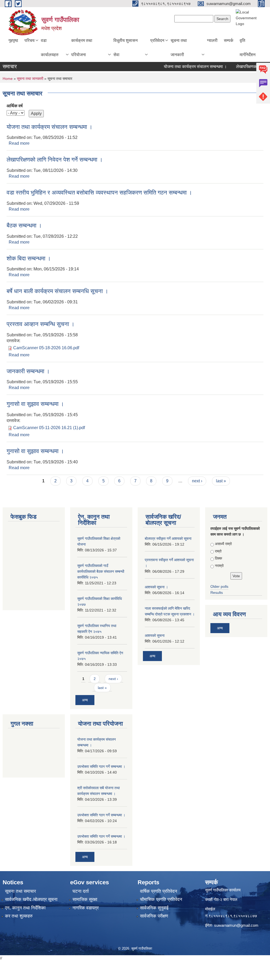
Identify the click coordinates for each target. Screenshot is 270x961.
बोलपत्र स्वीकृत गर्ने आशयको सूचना (168, 538)
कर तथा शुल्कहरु (19, 916)
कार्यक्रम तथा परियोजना (81, 47)
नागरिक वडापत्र (86, 907)
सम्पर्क (228, 40)
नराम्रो (219, 566)
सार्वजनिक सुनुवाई (154, 907)
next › (197, 481)
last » (221, 481)
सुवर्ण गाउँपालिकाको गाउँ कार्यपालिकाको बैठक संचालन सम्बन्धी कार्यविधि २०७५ (100, 571)
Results (216, 592)
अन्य (85, 700)
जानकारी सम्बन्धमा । (28, 371)
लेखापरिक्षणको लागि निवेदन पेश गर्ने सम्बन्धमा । (55, 159)
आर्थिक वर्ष (15, 106)
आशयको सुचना (155, 635)
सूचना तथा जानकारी (179, 47)
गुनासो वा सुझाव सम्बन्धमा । (35, 404)
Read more (19, 143)
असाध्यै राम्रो (223, 544)
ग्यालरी (212, 40)
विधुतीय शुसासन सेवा (125, 47)
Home (8, 78)
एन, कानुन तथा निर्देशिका (25, 907)
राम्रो (218, 551)
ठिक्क (218, 558)
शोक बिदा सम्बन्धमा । (29, 258)
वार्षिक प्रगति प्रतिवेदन (158, 891)
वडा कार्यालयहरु (50, 47)
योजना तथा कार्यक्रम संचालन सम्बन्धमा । (187, 66)
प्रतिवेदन (157, 40)
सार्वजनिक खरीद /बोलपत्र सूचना (31, 899)
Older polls (219, 586)
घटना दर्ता (81, 891)
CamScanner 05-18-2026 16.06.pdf (46, 348)
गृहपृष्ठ (13, 40)
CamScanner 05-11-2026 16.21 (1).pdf (49, 427)
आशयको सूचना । (156, 587)
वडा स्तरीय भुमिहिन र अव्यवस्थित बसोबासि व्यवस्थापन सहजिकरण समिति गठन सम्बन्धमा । (99, 192)
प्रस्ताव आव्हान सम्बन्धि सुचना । (41, 324)
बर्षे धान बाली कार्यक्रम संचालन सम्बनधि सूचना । (57, 291)
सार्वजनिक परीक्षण (154, 916)
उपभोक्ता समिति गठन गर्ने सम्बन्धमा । (101, 766)
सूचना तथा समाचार (20, 891)
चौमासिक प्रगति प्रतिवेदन (161, 899)
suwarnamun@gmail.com (236, 925)
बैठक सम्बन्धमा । (24, 225)
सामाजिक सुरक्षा (85, 899)
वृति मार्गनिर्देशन (247, 47)
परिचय (30, 40)
